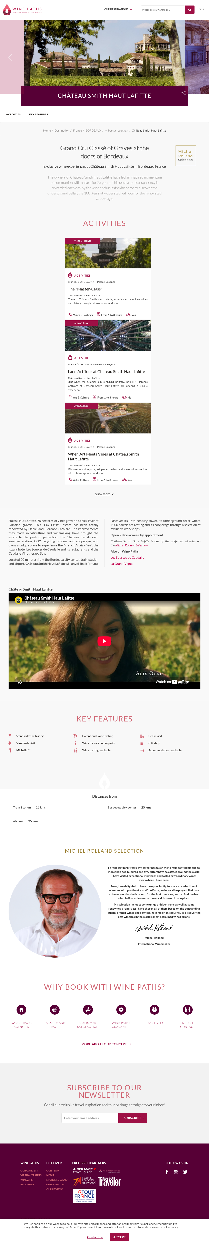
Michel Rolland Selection (131, 545)
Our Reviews (54, 1189)
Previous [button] (10, 58)
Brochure (27, 1184)
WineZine (26, 1179)
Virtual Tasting (31, 1175)
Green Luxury (55, 1184)
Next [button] (198, 56)
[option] (104, 56)
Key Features (38, 114)
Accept (119, 1237)
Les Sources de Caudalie (127, 557)
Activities (13, 114)
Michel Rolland (57, 1179)
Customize (95, 1237)
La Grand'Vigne (121, 563)
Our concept (29, 1170)
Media (50, 1175)
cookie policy (169, 1227)
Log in (201, 8)
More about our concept (104, 1044)
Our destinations (116, 9)
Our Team (52, 1170)
